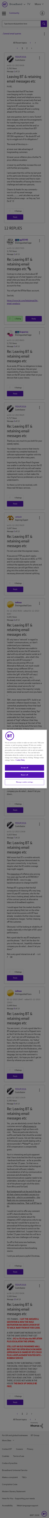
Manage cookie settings (24, 782)
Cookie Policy (20, 760)
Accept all (24, 767)
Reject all (24, 775)
